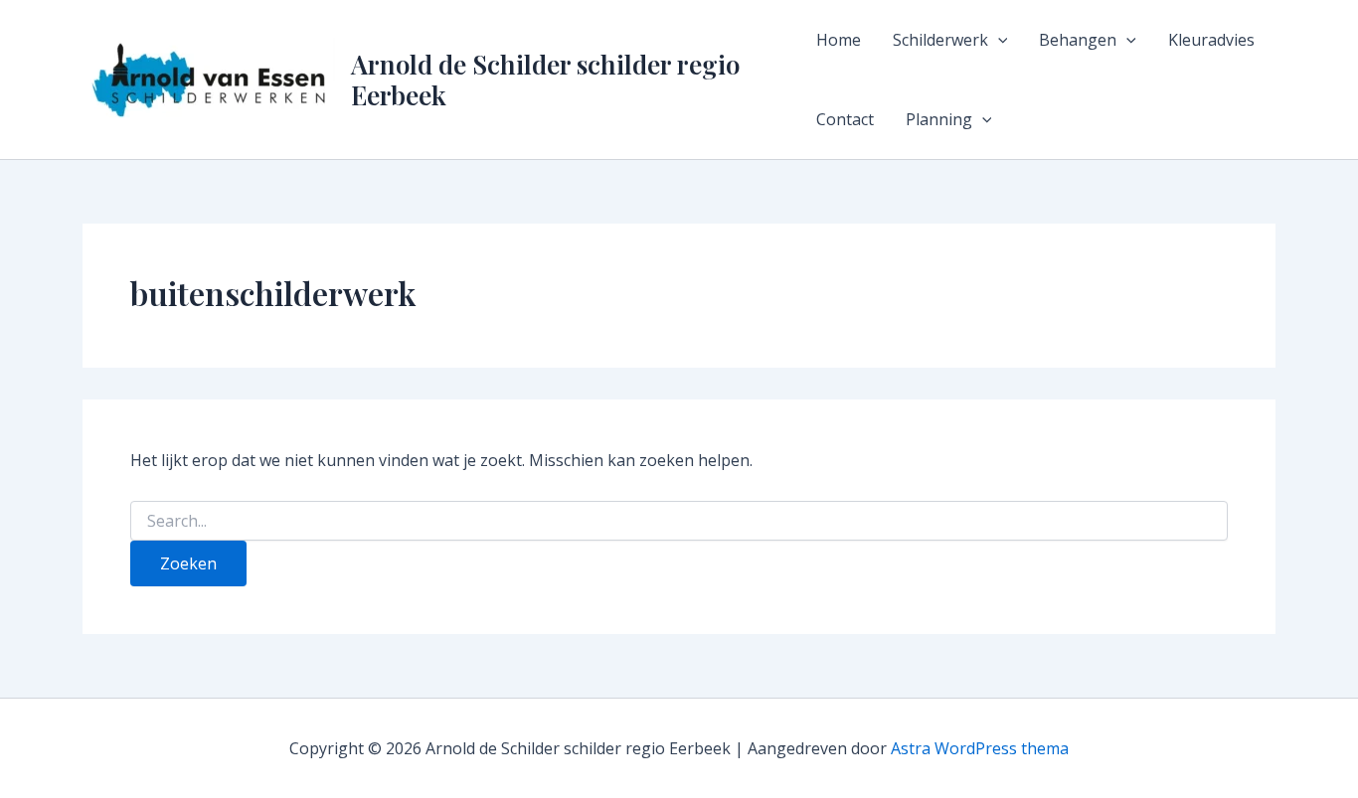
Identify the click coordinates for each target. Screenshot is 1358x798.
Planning (939, 119)
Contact (845, 119)
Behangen (1077, 40)
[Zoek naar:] (679, 521)
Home (838, 40)
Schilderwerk (940, 40)
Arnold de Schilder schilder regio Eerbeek (545, 79)
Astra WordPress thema (980, 748)
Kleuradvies (1211, 40)
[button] (998, 40)
